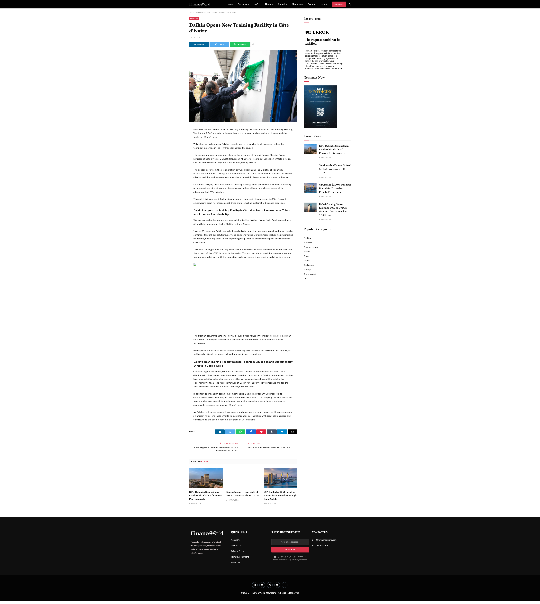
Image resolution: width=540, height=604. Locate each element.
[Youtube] (277, 585)
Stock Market (310, 274)
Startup (307, 270)
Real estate (309, 265)
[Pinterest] (179, 157)
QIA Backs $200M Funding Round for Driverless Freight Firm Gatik (280, 495)
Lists (322, 4)
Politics (307, 261)
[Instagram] (270, 585)
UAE (256, 4)
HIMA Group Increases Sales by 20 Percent (269, 447)
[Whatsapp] (284, 585)
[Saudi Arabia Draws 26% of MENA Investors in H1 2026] (243, 478)
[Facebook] (179, 137)
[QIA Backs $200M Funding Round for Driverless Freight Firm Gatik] (280, 478)
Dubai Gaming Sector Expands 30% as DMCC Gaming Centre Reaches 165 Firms (333, 210)
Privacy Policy (291, 560)
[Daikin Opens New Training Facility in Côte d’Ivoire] (243, 121)
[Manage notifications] (533, 598)
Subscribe (339, 4)
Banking (307, 238)
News (268, 4)
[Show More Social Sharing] (253, 44)
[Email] (179, 164)
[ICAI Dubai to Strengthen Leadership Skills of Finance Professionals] (206, 478)
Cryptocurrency (311, 247)
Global (281, 4)
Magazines (297, 4)
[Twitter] (179, 144)
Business (242, 4)
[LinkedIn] (179, 150)
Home (230, 4)
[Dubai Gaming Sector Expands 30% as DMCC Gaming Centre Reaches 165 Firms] (310, 207)
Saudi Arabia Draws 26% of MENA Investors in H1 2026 (242, 494)
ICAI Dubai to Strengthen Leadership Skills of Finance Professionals (205, 495)
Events (311, 4)
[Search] (349, 4)
